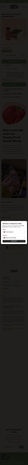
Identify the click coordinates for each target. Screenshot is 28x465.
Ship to (4, 229)
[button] (14, 232)
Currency (4, 235)
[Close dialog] (26, 222)
